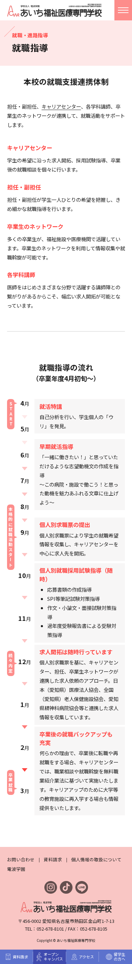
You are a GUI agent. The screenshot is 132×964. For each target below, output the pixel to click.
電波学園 (16, 869)
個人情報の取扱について (96, 859)
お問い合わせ (20, 859)
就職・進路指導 (30, 35)
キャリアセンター (61, 106)
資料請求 (53, 859)
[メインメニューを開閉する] (123, 10)
